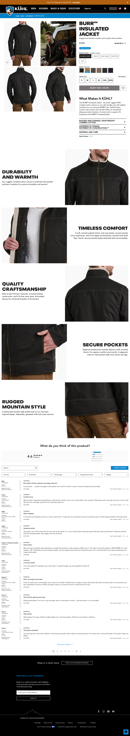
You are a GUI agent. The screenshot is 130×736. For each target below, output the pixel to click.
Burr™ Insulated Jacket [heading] (94, 28)
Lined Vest (114, 56)
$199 (81, 43)
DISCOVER (74, 8)
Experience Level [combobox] (86, 475)
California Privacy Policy (88, 727)
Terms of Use (48, 723)
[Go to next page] (80, 651)
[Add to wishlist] (123, 88)
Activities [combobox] (32, 475)
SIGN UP (33, 698)
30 (76, 651)
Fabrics (70, 723)
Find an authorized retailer (77, 663)
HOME (17, 16)
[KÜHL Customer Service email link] (108, 711)
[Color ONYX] (104, 70)
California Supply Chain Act (67, 727)
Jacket (95, 56)
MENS (22, 16)
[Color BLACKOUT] (110, 70)
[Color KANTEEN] (99, 70)
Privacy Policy (60, 723)
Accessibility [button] (82, 723)
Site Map (38, 723)
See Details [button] (76, 2)
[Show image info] (7, 62)
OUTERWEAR (29, 16)
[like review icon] (123, 489)
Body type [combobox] (58, 475)
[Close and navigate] (127, 2)
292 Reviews (36, 457)
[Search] (105, 8)
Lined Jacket (105, 56)
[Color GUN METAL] (93, 70)
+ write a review (119, 468)
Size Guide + (122, 76)
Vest (82, 61)
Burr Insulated (39, 16)
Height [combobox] (108, 475)
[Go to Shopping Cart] (125, 8)
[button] (102, 122)
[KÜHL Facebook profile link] (99, 711)
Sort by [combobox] (6, 475)
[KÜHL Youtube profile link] (113, 711)
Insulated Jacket (85, 56)
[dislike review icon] (127, 489)
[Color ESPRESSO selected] (81, 70)
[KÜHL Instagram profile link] (103, 711)
